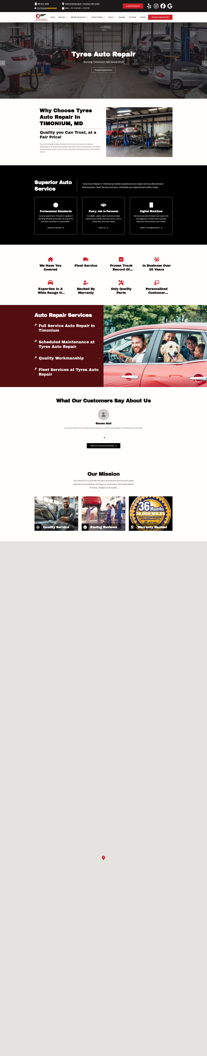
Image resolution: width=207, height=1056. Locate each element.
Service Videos (97, 17)
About (110, 17)
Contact (143, 17)
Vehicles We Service (78, 17)
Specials (122, 17)
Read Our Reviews (54, 228)
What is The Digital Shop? (150, 228)
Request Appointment (160, 17)
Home (52, 17)
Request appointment (103, 70)
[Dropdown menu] (66, 17)
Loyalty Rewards (133, 6)
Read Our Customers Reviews (102, 446)
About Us (102, 228)
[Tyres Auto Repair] (41, 17)
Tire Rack (132, 17)
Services (61, 17)
